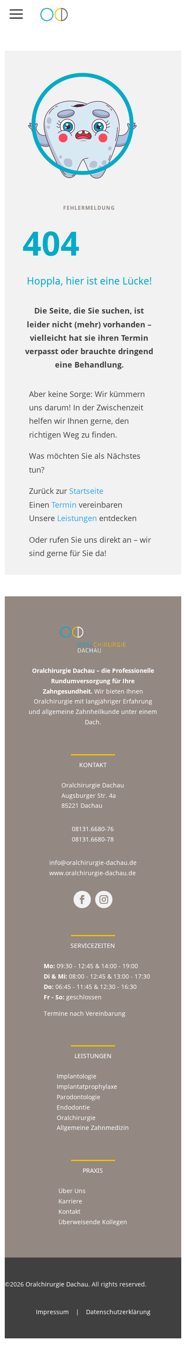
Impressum (52, 1312)
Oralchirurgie (76, 1118)
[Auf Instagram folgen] (103, 899)
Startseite (86, 490)
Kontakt (69, 1211)
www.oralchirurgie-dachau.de (92, 873)
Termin (64, 504)
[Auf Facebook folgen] (82, 899)
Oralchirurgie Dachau (57, 1284)
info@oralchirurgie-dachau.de (93, 862)
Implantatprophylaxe (87, 1086)
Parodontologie (78, 1097)
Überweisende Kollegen (92, 1222)
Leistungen (77, 517)
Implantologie (76, 1076)
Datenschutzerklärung (118, 1312)
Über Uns (72, 1191)
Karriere (70, 1201)
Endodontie (73, 1107)
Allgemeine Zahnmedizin (93, 1127)
